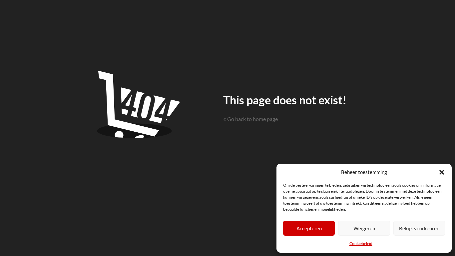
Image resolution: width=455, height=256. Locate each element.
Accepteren (309, 228)
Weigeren (364, 228)
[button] (441, 172)
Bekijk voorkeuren (419, 228)
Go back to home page (250, 119)
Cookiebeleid (360, 243)
